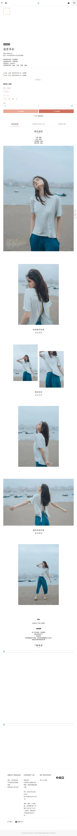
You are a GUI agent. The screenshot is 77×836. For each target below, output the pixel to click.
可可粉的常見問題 (13, 782)
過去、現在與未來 (13, 780)
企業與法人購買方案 (30, 782)
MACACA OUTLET (13, 787)
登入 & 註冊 (43, 780)
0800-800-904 (31, 792)
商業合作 (26, 780)
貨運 (9, 785)
